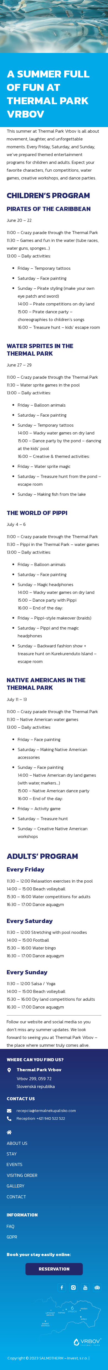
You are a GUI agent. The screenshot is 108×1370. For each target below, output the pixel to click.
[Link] (62, 1287)
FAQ (10, 1226)
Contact (16, 1196)
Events (14, 1164)
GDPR (12, 1236)
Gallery (16, 1185)
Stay (12, 1153)
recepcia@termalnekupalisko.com (46, 1111)
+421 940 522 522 (51, 1118)
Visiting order (22, 1175)
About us (17, 1143)
